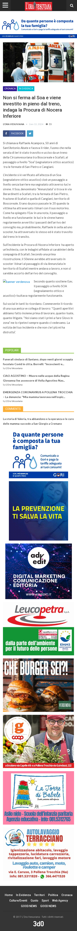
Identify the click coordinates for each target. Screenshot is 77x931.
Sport (45, 900)
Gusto (34, 900)
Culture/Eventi (18, 900)
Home (9, 895)
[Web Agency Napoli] (38, 923)
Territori (39, 895)
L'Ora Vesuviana (14, 368)
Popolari (12, 350)
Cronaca (10, 88)
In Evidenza (26, 88)
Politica (53, 895)
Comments (13, 408)
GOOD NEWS (29, 906)
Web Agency (60, 900)
